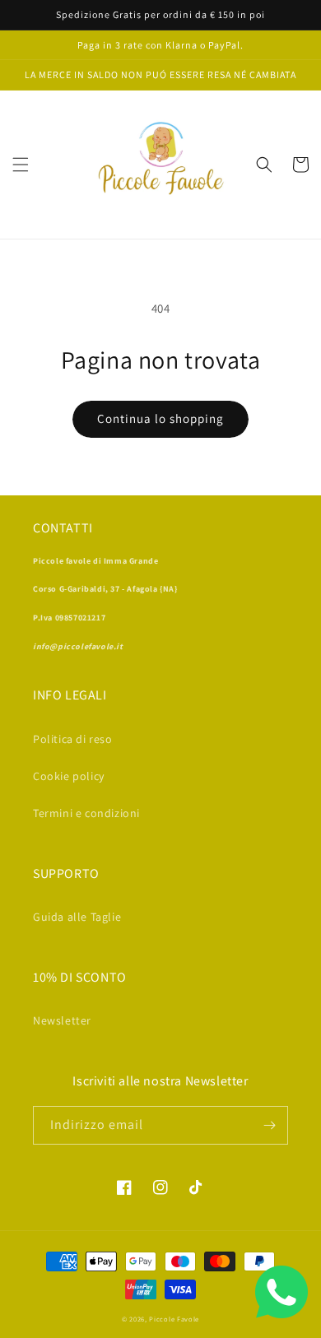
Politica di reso (73, 739)
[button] (20, 164)
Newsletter (62, 1020)
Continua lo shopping (160, 418)
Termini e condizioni (86, 813)
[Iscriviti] (269, 1125)
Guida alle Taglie (77, 916)
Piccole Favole (174, 1318)
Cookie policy (69, 776)
